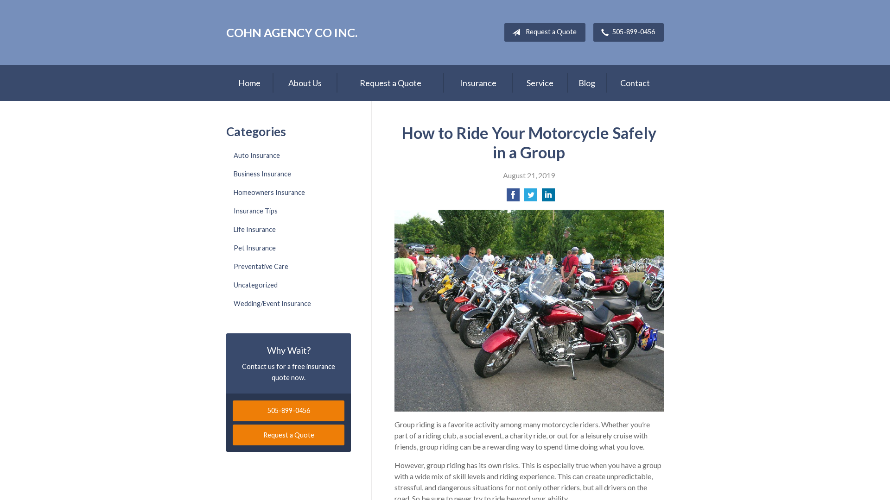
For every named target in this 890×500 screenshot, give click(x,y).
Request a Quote (551, 32)
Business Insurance (262, 174)
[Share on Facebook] (513, 197)
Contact (635, 83)
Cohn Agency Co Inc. (291, 32)
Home (249, 83)
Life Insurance (255, 229)
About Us (305, 83)
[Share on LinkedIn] (548, 197)
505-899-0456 (633, 32)
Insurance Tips (256, 211)
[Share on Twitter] (530, 197)
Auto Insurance (257, 155)
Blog (586, 83)
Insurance (478, 83)
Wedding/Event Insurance (272, 303)
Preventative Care (261, 266)
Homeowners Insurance (269, 192)
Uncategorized (256, 285)
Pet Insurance (255, 248)
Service (540, 83)
